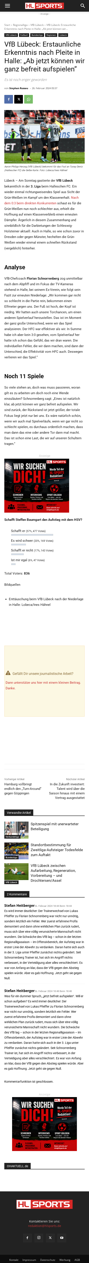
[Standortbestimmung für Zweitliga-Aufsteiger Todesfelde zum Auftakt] (16, 851)
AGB (77, 1260)
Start (7, 25)
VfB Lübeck (37, 25)
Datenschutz (47, 1260)
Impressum (29, 1260)
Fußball (24, 34)
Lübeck (63, 34)
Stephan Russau (18, 88)
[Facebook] (8, 99)
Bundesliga (37, 34)
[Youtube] (61, 1238)
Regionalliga (20, 25)
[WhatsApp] (28, 99)
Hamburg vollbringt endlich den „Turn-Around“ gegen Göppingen (22, 788)
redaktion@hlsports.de (44, 1226)
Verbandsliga (12, 836)
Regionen (51, 34)
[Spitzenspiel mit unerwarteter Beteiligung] (16, 830)
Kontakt (13, 1260)
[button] (7, 6)
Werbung (64, 1260)
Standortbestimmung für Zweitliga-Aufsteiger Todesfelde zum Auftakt (57, 850)
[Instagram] (39, 1238)
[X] (18, 99)
